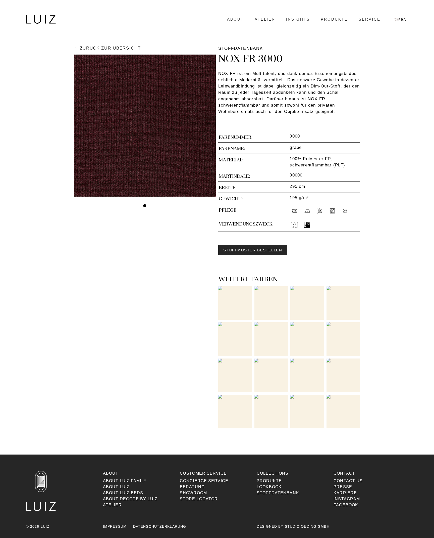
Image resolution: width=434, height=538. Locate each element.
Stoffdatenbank (278, 493)
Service (370, 19)
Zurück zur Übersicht (110, 48)
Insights (298, 19)
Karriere (345, 493)
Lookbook (269, 487)
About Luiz (116, 487)
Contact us (348, 481)
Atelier (265, 19)
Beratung (192, 487)
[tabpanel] (145, 126)
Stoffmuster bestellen (252, 250)
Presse (343, 487)
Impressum (115, 526)
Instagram (347, 499)
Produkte (334, 19)
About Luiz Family (125, 481)
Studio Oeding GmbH (307, 526)
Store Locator (199, 499)
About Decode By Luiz (130, 499)
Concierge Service (204, 481)
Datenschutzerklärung (159, 526)
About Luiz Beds (123, 493)
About (235, 19)
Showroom (193, 493)
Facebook (346, 505)
